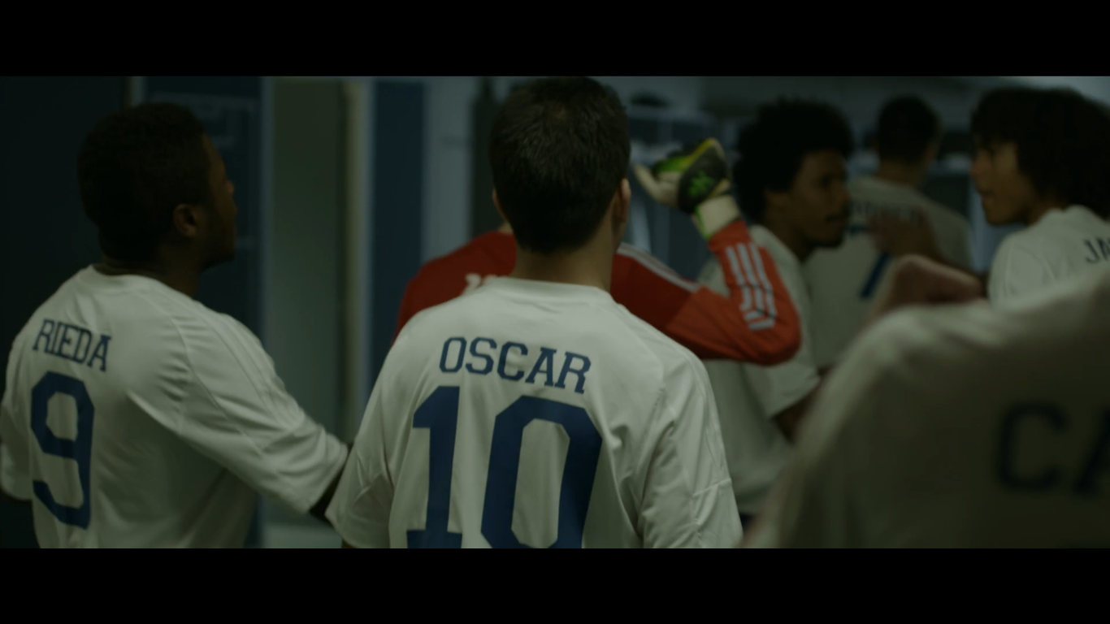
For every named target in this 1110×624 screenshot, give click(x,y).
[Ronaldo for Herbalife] (169, 579)
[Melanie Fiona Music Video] (390, 579)
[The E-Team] (39, 579)
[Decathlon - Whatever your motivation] (143, 579)
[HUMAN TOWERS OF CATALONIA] (260, 579)
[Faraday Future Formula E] (247, 579)
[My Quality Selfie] (130, 579)
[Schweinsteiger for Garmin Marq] (91, 579)
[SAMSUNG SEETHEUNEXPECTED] (65, 579)
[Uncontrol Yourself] (182, 579)
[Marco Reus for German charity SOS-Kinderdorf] (78, 579)
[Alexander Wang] (117, 579)
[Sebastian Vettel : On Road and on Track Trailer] (364, 579)
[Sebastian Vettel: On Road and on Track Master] (429, 579)
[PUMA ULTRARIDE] (52, 579)
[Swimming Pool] (195, 579)
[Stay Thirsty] (234, 579)
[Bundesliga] (156, 579)
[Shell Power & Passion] (442, 579)
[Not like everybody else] (377, 579)
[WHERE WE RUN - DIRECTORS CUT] (104, 579)
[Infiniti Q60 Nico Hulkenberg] (221, 579)
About (921, 32)
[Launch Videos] (338, 579)
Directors (850, 32)
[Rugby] (286, 579)
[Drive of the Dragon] (273, 579)
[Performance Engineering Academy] (325, 579)
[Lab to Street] (403, 579)
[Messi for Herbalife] (312, 579)
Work (780, 32)
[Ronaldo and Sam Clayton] (416, 579)
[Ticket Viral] (299, 579)
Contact (1060, 32)
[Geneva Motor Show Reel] (351, 579)
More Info (555, 579)
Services (987, 32)
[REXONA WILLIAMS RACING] (208, 579)
